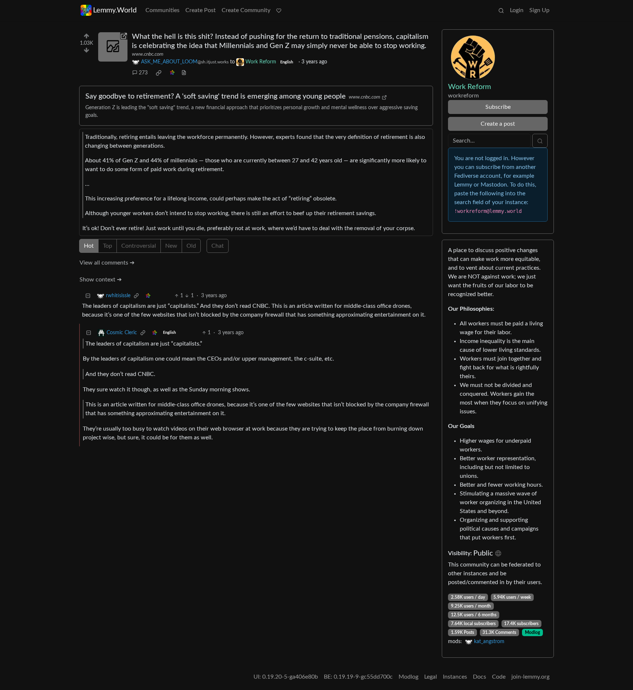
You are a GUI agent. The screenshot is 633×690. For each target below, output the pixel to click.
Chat (217, 246)
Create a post (498, 124)
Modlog (532, 632)
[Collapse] (88, 296)
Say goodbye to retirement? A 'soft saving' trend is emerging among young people (215, 96)
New (171, 246)
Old (191, 246)
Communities (162, 10)
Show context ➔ (100, 280)
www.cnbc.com (147, 54)
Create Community (246, 10)
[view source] (184, 73)
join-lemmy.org (530, 677)
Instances (455, 677)
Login (516, 10)
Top (107, 246)
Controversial (138, 246)
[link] (158, 73)
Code (499, 677)
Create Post (200, 10)
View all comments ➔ (106, 263)
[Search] (501, 10)
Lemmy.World (115, 10)
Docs (479, 677)
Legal (430, 677)
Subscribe (498, 107)
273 (143, 72)
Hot (89, 246)
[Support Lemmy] (278, 10)
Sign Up (539, 10)
